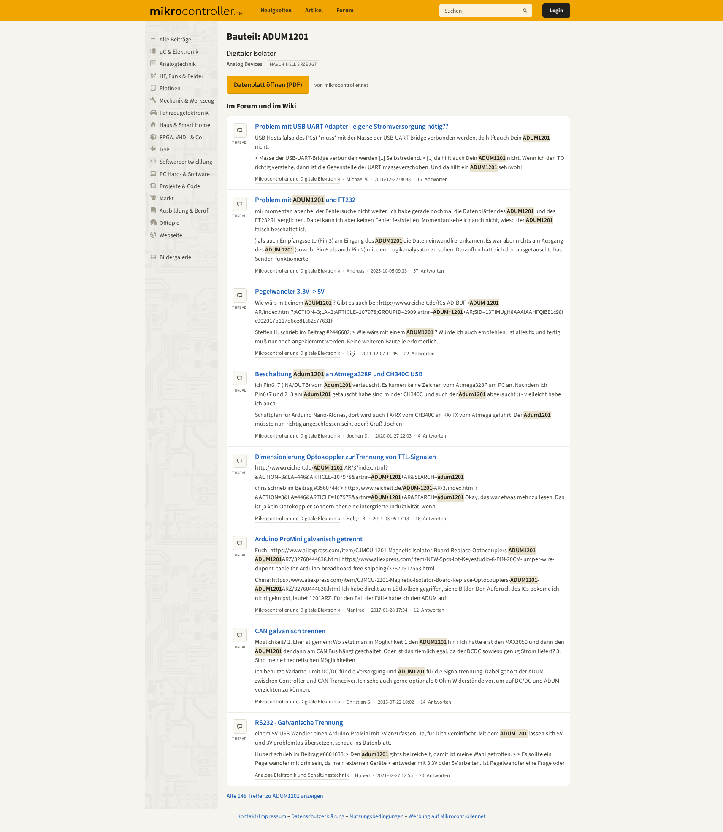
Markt (167, 198)
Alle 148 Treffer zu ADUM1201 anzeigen (275, 796)
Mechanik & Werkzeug (187, 101)
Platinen (170, 88)
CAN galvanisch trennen (290, 631)
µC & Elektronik (179, 52)
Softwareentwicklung (186, 162)
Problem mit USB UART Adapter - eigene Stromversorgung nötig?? (351, 127)
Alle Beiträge (175, 39)
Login (556, 10)
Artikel (314, 10)
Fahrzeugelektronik (184, 113)
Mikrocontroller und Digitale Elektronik (297, 179)
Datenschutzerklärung (317, 816)
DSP (165, 150)
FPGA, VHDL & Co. (181, 137)
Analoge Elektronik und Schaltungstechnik (302, 775)
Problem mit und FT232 (305, 200)
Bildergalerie (175, 257)
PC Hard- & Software (185, 174)
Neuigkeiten (276, 10)
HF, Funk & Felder (181, 76)
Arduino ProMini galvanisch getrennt (309, 539)
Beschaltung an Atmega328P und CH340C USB (339, 374)
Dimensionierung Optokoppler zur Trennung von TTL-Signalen (345, 457)
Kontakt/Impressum (261, 816)
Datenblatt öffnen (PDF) (268, 84)
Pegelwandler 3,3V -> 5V (290, 291)
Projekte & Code (180, 186)
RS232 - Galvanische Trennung (299, 723)
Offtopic (169, 223)
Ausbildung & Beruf (184, 211)
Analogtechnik (178, 64)
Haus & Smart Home (185, 125)
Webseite (171, 235)
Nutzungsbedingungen (376, 816)
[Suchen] (525, 10)
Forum (345, 10)
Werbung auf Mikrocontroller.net (447, 816)
